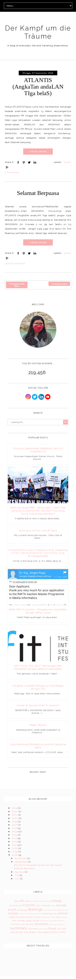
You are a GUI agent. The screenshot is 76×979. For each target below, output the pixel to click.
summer (33, 928)
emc (53, 905)
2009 (15, 851)
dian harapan (43, 905)
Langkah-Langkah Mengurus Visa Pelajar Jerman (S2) (38, 687)
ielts (21, 914)
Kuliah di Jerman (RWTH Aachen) (38, 705)
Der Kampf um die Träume (38, 32)
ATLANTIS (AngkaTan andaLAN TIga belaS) (38, 86)
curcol (29, 905)
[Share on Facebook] (18, 162)
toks (46, 929)
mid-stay (55, 917)
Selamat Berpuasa (38, 193)
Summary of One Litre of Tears (38, 530)
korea (30, 917)
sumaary (60, 924)
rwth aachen (27, 924)
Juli (16, 875)
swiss (40, 929)
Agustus (19, 872)
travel (52, 928)
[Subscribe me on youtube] (48, 399)
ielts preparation (33, 914)
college (56, 900)
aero (16, 901)
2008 (15, 855)
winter (62, 932)
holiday (13, 913)
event (12, 909)
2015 (15, 831)
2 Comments (12, 172)
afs (22, 900)
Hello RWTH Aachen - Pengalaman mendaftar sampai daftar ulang (38, 611)
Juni (17, 878)
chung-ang (44, 901)
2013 (15, 838)
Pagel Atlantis (38, 724)
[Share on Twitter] (29, 162)
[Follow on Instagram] (28, 399)
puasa (67, 162)
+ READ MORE (38, 151)
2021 (15, 814)
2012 (15, 841)
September (21, 861)
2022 (15, 811)
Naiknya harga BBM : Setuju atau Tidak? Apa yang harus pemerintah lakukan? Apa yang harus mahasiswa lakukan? (38, 510)
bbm (36, 901)
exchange (22, 910)
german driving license (56, 910)
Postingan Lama (59, 284)
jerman (63, 913)
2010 (15, 848)
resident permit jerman (52, 921)
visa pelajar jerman (47, 932)
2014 (15, 834)
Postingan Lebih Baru (17, 285)
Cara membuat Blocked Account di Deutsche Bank (38, 746)
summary (18, 928)
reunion (15, 924)
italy (55, 913)
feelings (35, 909)
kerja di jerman (17, 917)
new (14, 920)
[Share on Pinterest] (24, 162)
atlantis (29, 901)
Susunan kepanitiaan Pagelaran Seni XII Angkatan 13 (38, 450)
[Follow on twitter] (35, 399)
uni (59, 928)
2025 (15, 808)
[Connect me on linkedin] (41, 399)
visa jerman (16, 932)
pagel (29, 920)
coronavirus (16, 905)
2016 (15, 828)
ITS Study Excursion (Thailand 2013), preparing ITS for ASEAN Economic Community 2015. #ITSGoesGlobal (38, 553)
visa (64, 928)
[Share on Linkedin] (35, 162)
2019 (15, 821)
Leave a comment (15, 263)
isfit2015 (47, 913)
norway (21, 920)
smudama (41, 924)
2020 (15, 818)
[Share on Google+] (7, 167)
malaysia (45, 917)
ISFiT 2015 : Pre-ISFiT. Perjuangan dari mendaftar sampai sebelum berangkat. (38, 667)
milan (64, 917)
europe (61, 905)
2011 (15, 845)
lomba (37, 917)
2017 (15, 824)
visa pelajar (30, 932)
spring (52, 924)
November (20, 858)
